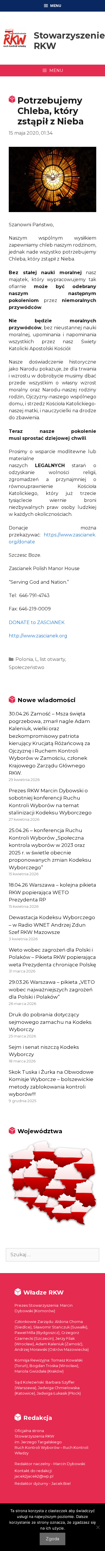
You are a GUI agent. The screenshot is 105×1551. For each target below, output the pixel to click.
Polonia (24, 659)
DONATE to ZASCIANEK (36, 622)
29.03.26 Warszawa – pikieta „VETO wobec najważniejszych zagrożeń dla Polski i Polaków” (52, 989)
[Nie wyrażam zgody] (98, 1527)
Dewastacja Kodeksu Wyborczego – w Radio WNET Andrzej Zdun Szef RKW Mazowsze (52, 924)
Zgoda (52, 1538)
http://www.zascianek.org (38, 636)
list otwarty (52, 659)
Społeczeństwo (26, 667)
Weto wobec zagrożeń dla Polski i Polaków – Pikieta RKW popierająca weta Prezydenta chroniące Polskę (52, 957)
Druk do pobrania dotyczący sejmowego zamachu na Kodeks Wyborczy (50, 1022)
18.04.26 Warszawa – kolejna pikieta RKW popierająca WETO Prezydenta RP (52, 892)
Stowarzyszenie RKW (69, 40)
